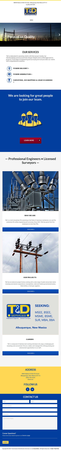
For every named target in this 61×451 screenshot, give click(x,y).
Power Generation (22, 74)
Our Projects (29, 277)
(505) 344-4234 (31, 4)
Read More (30, 229)
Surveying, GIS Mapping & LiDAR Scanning (33, 80)
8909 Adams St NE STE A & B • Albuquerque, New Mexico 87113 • (30, 2)
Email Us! (30, 379)
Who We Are (29, 215)
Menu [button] (31, 20)
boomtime (36, 448)
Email (52, 448)
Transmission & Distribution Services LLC (30, 12)
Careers (30, 339)
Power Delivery (20, 68)
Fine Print (56, 448)
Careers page (26, 435)
